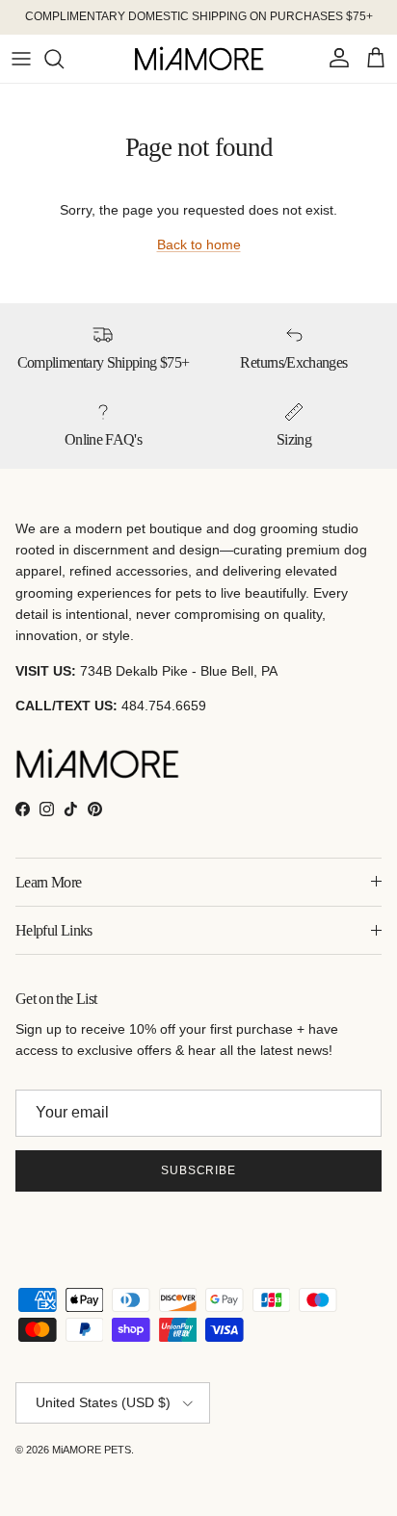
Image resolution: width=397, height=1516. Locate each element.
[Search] (63, 59)
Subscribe (199, 1170)
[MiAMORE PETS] (199, 58)
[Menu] (21, 59)
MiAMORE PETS (91, 1449)
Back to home (199, 244)
